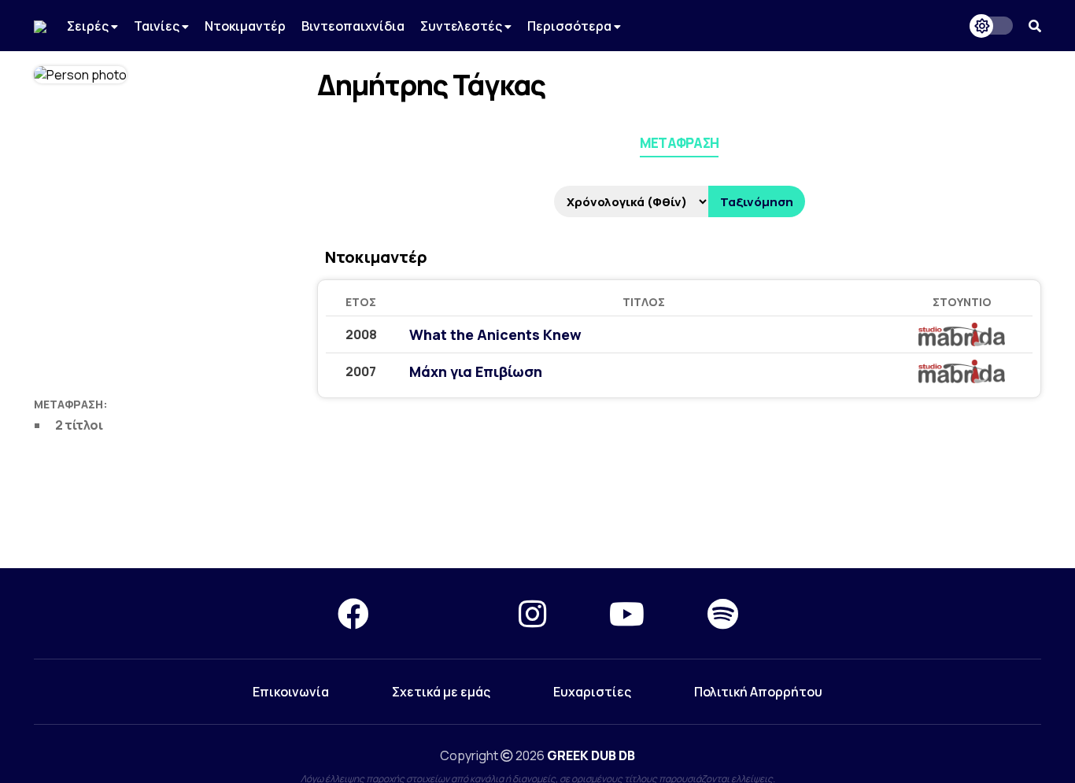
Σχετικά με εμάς (441, 691)
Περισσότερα (570, 26)
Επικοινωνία (291, 691)
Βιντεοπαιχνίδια (353, 26)
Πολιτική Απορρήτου (758, 691)
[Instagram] (532, 613)
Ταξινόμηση (756, 202)
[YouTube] (627, 613)
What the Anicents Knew (495, 334)
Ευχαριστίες (592, 691)
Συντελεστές (462, 26)
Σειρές (89, 26)
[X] (444, 613)
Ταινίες (158, 26)
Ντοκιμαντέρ (245, 26)
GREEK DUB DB (591, 755)
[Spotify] (722, 613)
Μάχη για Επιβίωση (475, 371)
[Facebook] (353, 613)
